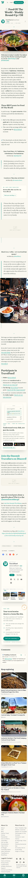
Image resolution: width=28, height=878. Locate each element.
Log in (11, 2)
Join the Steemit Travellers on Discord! (14, 457)
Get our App (4, 842)
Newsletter (4, 837)
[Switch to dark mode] (7, 2)
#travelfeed (4, 364)
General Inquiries (5, 871)
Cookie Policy (5, 864)
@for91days (12, 59)
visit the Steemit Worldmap (13, 503)
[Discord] (23, 862)
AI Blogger (4, 847)
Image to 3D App (19, 851)
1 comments (11, 550)
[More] (25, 2)
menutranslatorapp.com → (9, 447)
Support (3, 868)
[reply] (21, 655)
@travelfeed (18, 129)
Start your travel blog (11, 638)
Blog (2, 831)
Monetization (5, 844)
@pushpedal (17, 156)
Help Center (4, 846)
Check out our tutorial (10, 385)
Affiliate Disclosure (6, 866)
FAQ (2, 829)
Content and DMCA (6, 870)
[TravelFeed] (2, 2)
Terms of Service (5, 861)
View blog (19, 575)
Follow (11, 574)
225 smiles (4, 550)
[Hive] (17, 858)
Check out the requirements (16, 390)
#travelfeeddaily (5, 352)
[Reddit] (13, 554)
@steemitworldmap (10, 499)
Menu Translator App (21, 828)
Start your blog (19, 2)
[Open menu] (25, 21)
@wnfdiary (17, 256)
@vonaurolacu (17, 180)
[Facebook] (3, 554)
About (3, 828)
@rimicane (5, 60)
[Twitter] (6, 554)
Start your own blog (9, 195)
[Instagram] (18, 579)
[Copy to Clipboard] (17, 554)
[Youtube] (21, 579)
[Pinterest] (10, 554)
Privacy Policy (5, 862)
